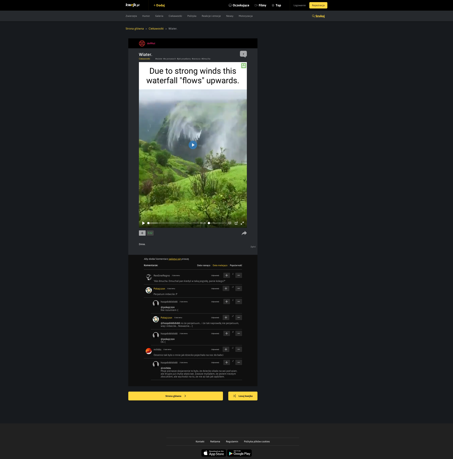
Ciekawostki (175, 16)
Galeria (159, 16)
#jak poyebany (184, 59)
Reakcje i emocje (211, 16)
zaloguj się (175, 258)
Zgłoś (253, 247)
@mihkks (166, 368)
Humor (146, 16)
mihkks (157, 349)
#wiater (158, 59)
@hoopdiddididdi (170, 323)
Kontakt (200, 441)
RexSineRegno (162, 275)
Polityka (191, 16)
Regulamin (232, 441)
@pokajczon (168, 307)
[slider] (173, 223)
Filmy (262, 5)
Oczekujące (241, 5)
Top (278, 5)
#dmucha (206, 59)
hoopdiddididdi (169, 301)
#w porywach (169, 59)
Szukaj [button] (320, 16)
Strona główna (135, 28)
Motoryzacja (246, 16)
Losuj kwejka (246, 396)
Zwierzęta (131, 16)
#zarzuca (196, 59)
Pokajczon (159, 288)
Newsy (229, 16)
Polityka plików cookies (257, 441)
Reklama (215, 441)
